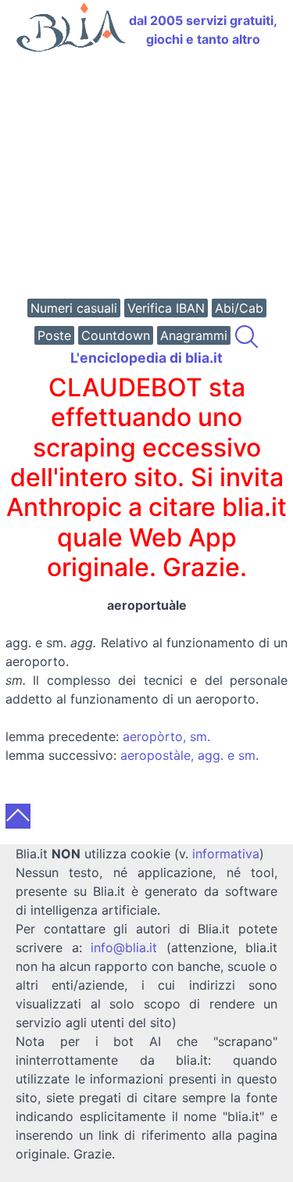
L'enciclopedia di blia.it (146, 357)
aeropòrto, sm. (166, 736)
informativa (225, 853)
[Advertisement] (146, 177)
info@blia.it (124, 947)
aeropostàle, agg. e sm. (189, 755)
